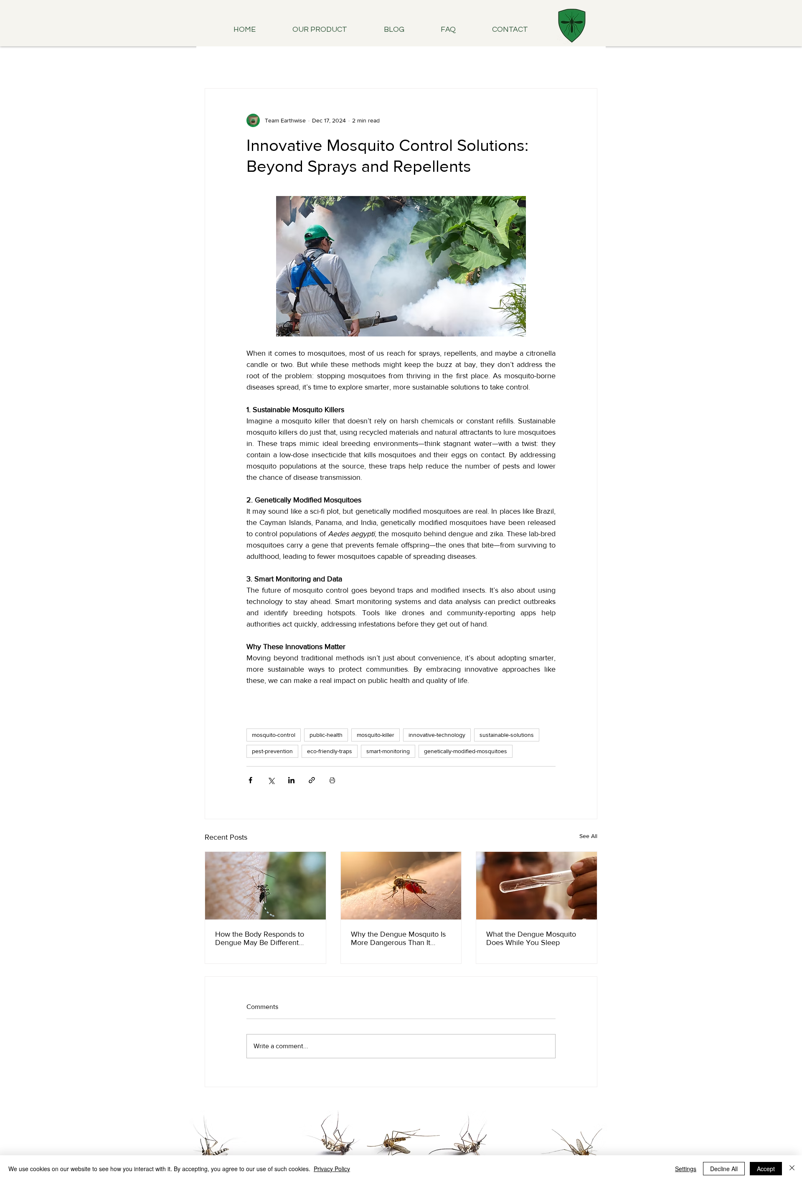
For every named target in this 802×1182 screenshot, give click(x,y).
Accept (766, 1168)
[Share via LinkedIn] (291, 780)
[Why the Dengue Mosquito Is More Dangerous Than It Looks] (401, 886)
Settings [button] (685, 1168)
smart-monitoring (388, 751)
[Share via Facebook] (250, 780)
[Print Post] (332, 780)
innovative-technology (437, 734)
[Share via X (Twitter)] (271, 780)
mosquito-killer (375, 734)
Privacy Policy (332, 1168)
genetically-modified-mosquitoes (465, 751)
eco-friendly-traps (329, 751)
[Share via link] (312, 780)
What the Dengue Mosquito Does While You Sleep (531, 938)
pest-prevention (272, 751)
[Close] (792, 1168)
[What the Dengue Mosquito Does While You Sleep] (536, 886)
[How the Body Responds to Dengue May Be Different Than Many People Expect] (265, 886)
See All (588, 836)
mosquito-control (273, 734)
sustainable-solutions (507, 734)
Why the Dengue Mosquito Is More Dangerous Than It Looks (398, 938)
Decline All (724, 1168)
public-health (326, 734)
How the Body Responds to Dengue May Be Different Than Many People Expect (259, 938)
